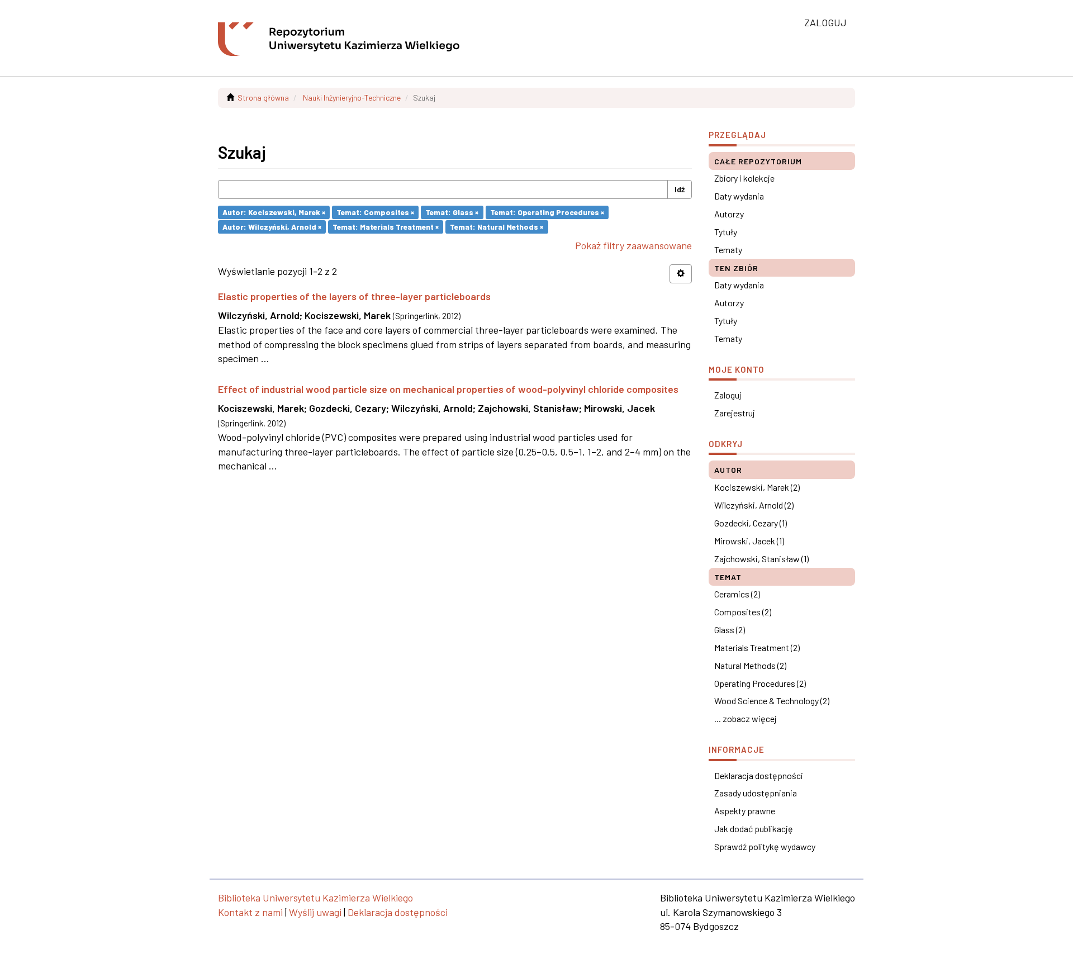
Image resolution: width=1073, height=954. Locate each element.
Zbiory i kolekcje (744, 178)
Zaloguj (728, 395)
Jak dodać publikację (753, 828)
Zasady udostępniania (755, 792)
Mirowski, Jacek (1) (749, 540)
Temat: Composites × (375, 212)
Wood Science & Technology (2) (771, 700)
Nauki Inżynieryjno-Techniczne (352, 97)
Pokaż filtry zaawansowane (633, 245)
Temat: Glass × (451, 212)
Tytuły (725, 231)
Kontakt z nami (250, 912)
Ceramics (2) (737, 593)
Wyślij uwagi (315, 912)
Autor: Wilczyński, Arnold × (271, 226)
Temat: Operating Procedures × (547, 212)
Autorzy (729, 213)
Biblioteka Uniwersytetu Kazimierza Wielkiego (315, 897)
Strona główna (263, 97)
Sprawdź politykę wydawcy (764, 846)
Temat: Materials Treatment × (386, 226)
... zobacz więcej (745, 718)
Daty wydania (739, 196)
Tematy (728, 249)
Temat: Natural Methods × (496, 226)
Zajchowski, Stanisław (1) (761, 558)
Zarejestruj (734, 412)
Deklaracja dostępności (758, 775)
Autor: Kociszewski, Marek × (273, 212)
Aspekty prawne (744, 810)
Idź (680, 189)
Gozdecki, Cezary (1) (750, 523)
